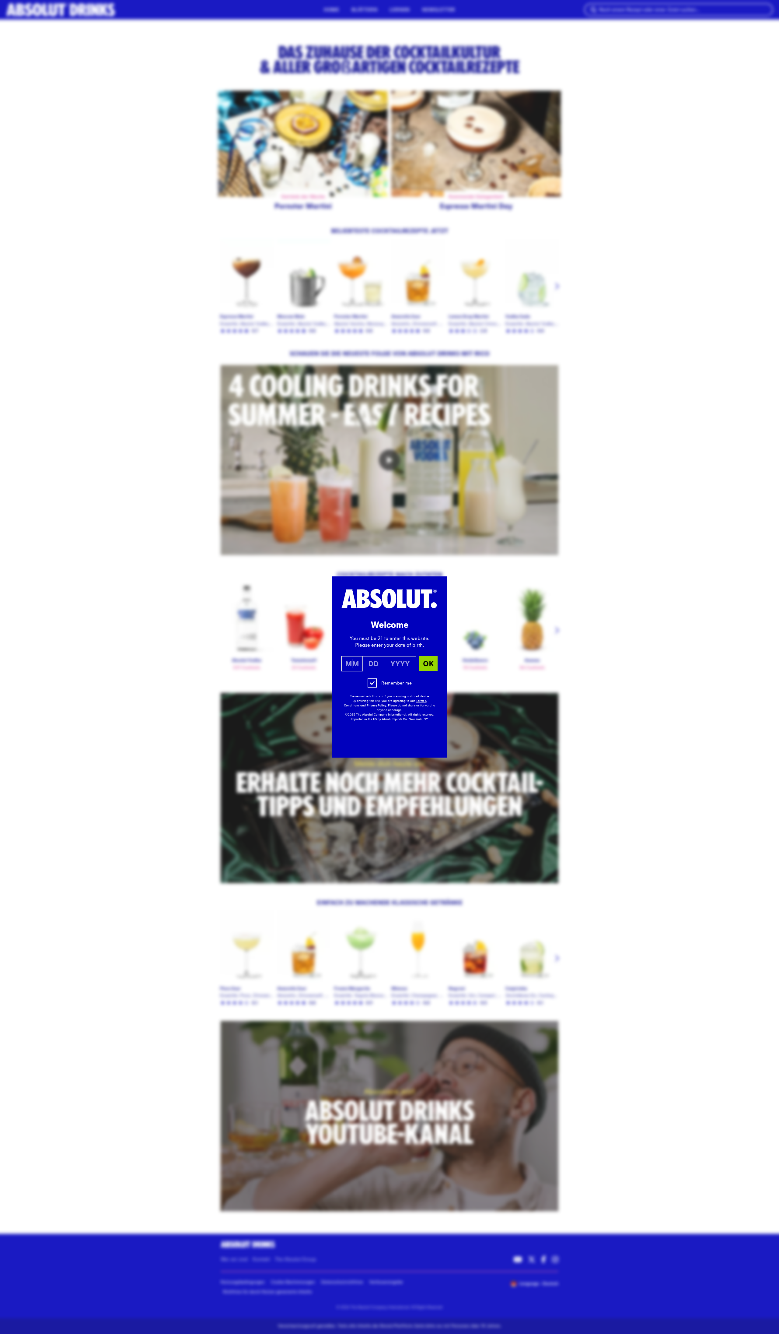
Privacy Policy (376, 705)
